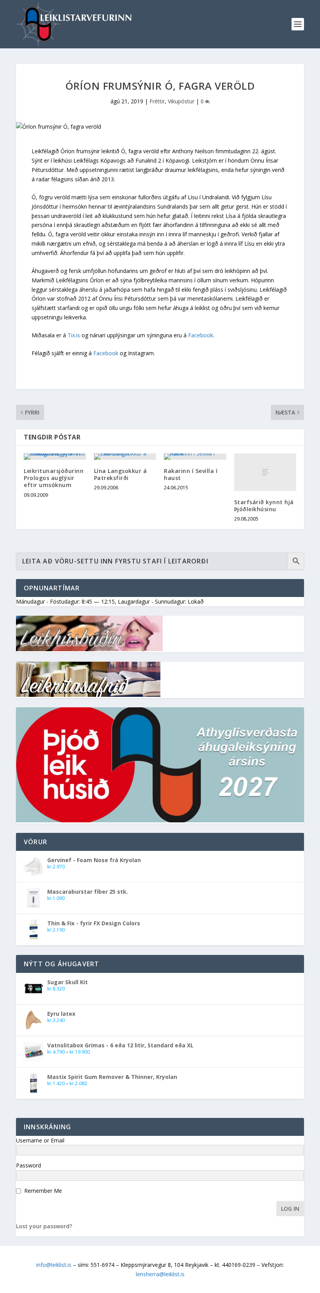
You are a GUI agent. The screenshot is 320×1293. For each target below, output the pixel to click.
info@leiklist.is (53, 1264)
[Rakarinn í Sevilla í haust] (195, 456)
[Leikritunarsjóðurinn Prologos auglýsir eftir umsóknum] (55, 456)
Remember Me (43, 1190)
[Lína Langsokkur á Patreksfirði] (125, 456)
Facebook (200, 335)
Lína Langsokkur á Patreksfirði (120, 474)
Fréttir (157, 101)
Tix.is (74, 335)
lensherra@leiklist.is (160, 1274)
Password (28, 1165)
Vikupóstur (181, 101)
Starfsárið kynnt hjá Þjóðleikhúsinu (264, 505)
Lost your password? (44, 1226)
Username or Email (40, 1140)
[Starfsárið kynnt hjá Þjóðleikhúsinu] (265, 472)
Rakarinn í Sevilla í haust (190, 474)
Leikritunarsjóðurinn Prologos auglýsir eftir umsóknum (54, 478)
